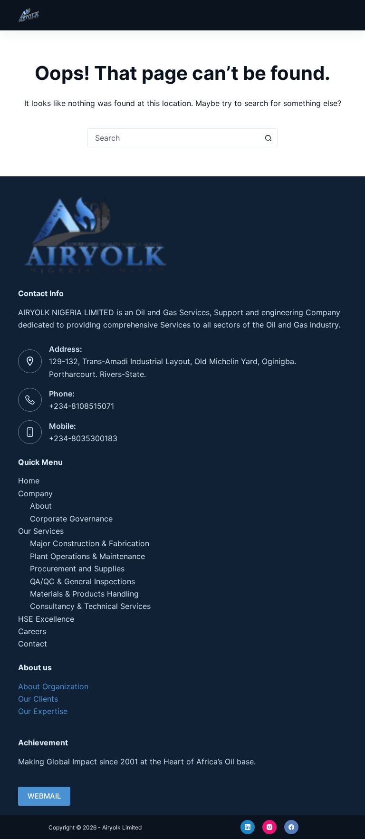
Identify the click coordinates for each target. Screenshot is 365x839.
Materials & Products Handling (84, 593)
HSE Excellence (46, 619)
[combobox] (173, 137)
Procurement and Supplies (77, 568)
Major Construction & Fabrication (89, 543)
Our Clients (38, 699)
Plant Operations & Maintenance (87, 556)
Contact (32, 643)
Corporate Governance (71, 518)
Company (35, 493)
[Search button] (268, 138)
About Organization (53, 686)
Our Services (41, 531)
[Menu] (342, 15)
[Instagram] (269, 827)
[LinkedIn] (247, 827)
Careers (32, 631)
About (41, 506)
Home (28, 480)
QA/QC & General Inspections (82, 581)
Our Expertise (42, 711)
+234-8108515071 (81, 406)
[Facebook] (291, 827)
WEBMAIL (44, 795)
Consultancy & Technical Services (90, 606)
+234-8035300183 (83, 438)
